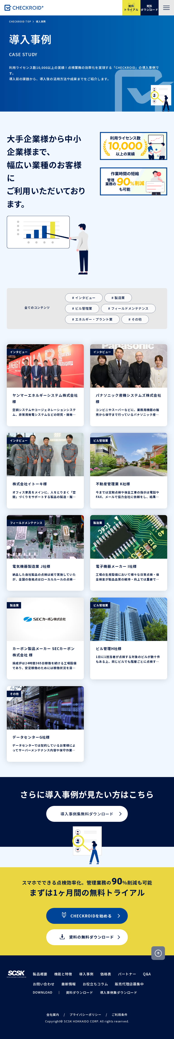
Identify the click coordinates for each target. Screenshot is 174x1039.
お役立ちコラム (95, 984)
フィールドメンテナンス (130, 308)
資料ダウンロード (79, 992)
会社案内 (52, 1014)
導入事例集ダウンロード (118, 992)
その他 (137, 319)
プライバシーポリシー (85, 1014)
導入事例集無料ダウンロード (87, 814)
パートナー (127, 974)
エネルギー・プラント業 (94, 319)
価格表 (105, 974)
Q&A (147, 974)
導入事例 (86, 974)
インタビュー (85, 297)
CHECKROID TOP (20, 21)
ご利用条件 (120, 1014)
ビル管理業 (83, 308)
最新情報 (68, 984)
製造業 (120, 297)
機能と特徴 (63, 974)
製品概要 (40, 974)
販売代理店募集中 (129, 984)
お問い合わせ (44, 984)
